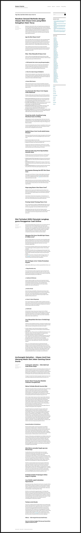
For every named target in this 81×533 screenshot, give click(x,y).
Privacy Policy (63, 6)
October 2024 (55, 56)
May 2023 (55, 71)
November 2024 (56, 55)
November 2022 (56, 76)
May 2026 (55, 39)
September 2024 (56, 57)
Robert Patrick (19, 6)
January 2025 (55, 53)
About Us (53, 6)
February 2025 (56, 52)
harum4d (36, 512)
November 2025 (56, 44)
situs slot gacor (55, 95)
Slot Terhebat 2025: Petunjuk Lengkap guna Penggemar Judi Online (32, 220)
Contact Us (58, 6)
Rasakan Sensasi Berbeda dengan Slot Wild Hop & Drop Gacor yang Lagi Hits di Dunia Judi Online (59, 26)
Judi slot (54, 104)
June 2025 (55, 49)
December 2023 (56, 65)
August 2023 (55, 68)
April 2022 (55, 80)
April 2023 (55, 72)
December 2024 (56, 54)
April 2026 (55, 40)
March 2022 (55, 81)
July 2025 (55, 48)
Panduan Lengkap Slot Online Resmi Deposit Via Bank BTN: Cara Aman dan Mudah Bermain (60, 22)
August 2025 (55, 47)
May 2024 (55, 60)
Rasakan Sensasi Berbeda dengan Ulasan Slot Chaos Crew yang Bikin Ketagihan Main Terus (30, 21)
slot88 (40, 176)
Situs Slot (49, 6)
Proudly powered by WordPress (28, 529)
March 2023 (55, 73)
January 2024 (55, 64)
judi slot (54, 86)
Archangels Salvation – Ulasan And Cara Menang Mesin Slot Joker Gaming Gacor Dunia (32, 359)
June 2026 (55, 38)
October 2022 (55, 77)
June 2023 (55, 70)
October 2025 (55, 45)
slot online (54, 91)
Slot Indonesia (17, 27)
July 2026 (55, 37)
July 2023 (55, 69)
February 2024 (56, 63)
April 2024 (55, 61)
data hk (54, 88)
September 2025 (56, 46)
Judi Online (16, 225)
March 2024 (55, 62)
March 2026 (55, 41)
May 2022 (55, 79)
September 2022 (56, 78)
